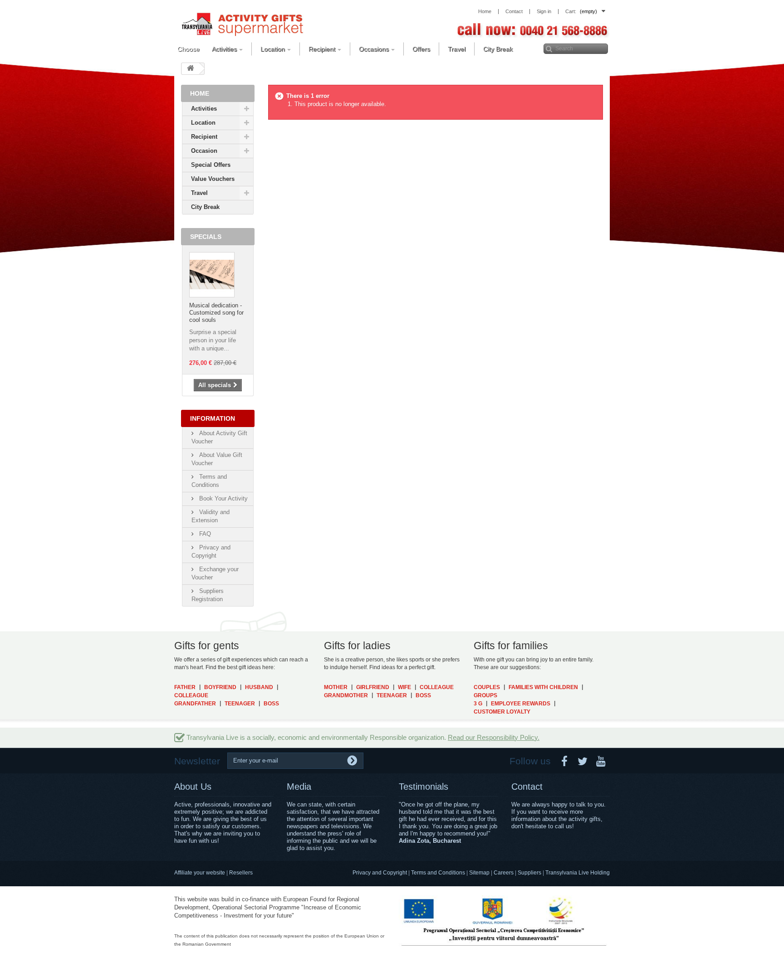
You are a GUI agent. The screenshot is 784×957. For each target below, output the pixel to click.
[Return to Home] (190, 68)
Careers (504, 873)
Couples (487, 687)
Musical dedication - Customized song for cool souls (216, 312)
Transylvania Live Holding (577, 873)
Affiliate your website (199, 873)
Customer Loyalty (502, 712)
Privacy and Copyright (380, 873)
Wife (404, 687)
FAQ (204, 533)
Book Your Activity (222, 498)
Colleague (191, 695)
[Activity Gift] (242, 23)
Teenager (240, 703)
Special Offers (210, 164)
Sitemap (479, 873)
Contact (527, 787)
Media (299, 787)
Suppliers (529, 873)
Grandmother (346, 695)
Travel (199, 192)
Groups (485, 695)
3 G (478, 703)
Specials (205, 236)
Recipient (204, 136)
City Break (205, 207)
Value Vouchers (213, 178)
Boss (271, 703)
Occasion (204, 150)
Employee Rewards (520, 703)
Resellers (241, 873)
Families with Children (543, 687)
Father (185, 687)
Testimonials (423, 787)
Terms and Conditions (438, 873)
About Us (192, 787)
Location (203, 122)
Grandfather (195, 703)
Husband (259, 687)
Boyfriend (220, 687)
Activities (204, 108)
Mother (336, 687)
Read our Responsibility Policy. (493, 737)
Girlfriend (372, 687)
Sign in (544, 11)
